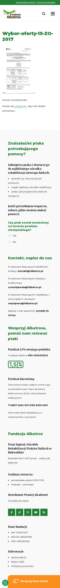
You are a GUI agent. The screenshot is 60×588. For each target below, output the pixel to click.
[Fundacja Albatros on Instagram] (27, 512)
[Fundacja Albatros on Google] (44, 512)
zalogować (20, 106)
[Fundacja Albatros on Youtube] (35, 512)
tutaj (47, 384)
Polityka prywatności (22, 566)
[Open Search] (43, 14)
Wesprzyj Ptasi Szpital (34, 581)
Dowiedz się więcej (18, 500)
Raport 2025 (17, 561)
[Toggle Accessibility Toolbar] (5, 582)
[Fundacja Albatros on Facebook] (11, 512)
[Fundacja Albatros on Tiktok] (19, 512)
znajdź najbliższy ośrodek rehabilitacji (31, 187)
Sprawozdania (18, 557)
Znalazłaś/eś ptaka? (25, 2)
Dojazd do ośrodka (46, 2)
